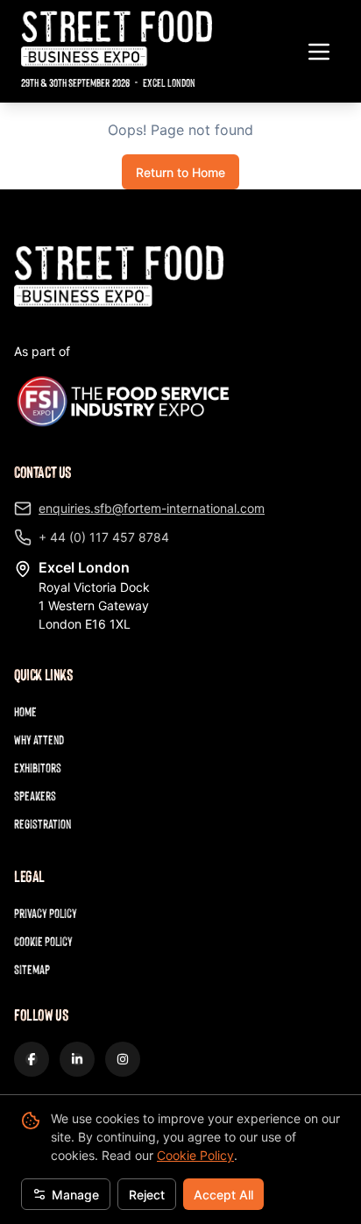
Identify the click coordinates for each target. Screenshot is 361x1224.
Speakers (35, 795)
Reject (147, 1194)
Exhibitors (37, 767)
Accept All (223, 1194)
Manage (75, 1194)
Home (25, 711)
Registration (42, 823)
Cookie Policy (195, 1155)
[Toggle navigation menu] (319, 52)
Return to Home (180, 172)
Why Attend (39, 739)
